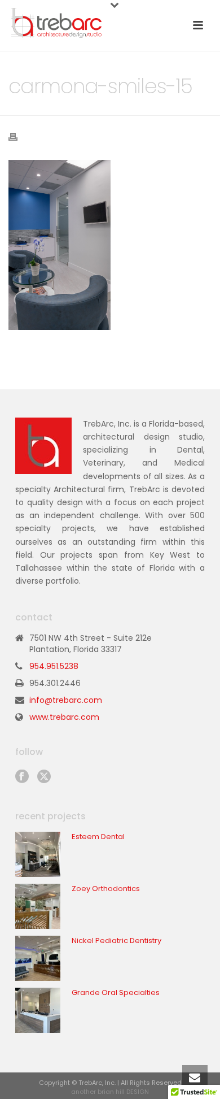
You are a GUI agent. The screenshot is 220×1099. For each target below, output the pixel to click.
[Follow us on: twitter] (44, 777)
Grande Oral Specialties (116, 993)
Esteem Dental (98, 837)
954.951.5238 (53, 666)
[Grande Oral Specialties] (37, 1010)
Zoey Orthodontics (106, 889)
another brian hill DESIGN (110, 1091)
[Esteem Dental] (37, 854)
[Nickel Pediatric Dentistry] (37, 958)
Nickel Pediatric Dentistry (116, 941)
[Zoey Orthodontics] (37, 906)
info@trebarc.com (65, 700)
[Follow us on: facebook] (22, 777)
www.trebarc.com (64, 717)
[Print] (18, 136)
